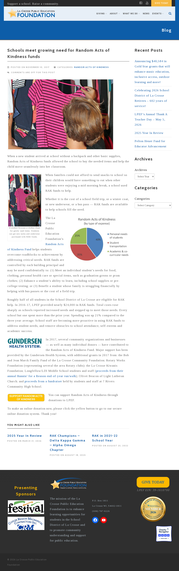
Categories (142, 198)
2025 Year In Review (24, 436)
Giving (100, 13)
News (146, 13)
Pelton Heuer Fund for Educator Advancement (150, 143)
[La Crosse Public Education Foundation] (31, 13)
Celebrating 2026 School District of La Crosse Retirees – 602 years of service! (152, 98)
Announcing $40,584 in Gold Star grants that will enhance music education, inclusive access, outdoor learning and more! (152, 72)
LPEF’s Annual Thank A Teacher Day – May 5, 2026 (151, 119)
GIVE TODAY (161, 3)
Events (157, 13)
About (114, 13)
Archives (141, 170)
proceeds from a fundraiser (43, 381)
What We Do (130, 13)
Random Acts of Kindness (91, 67)
